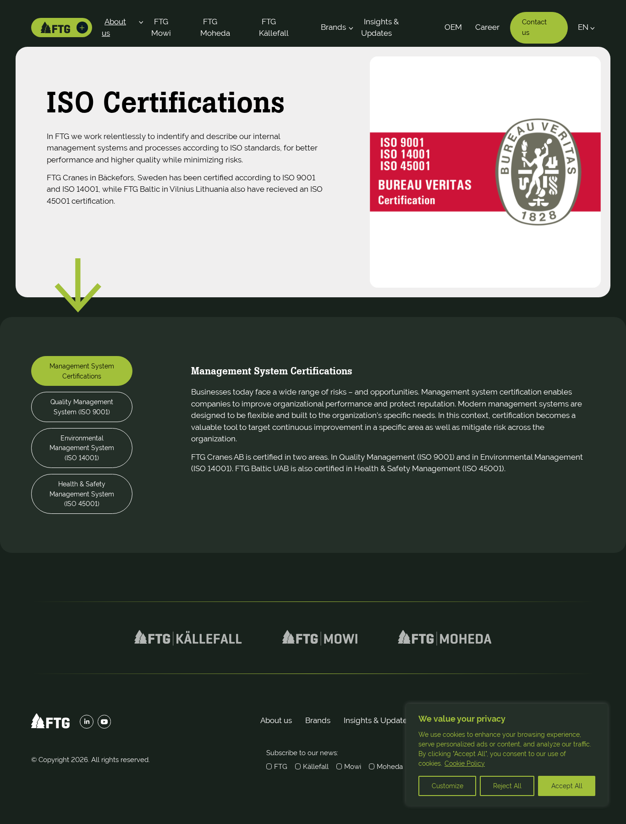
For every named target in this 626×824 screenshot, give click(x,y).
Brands (333, 27)
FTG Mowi (161, 27)
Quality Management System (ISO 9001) (81, 407)
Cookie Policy (465, 763)
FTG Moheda (215, 27)
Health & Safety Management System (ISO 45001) (81, 493)
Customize (447, 786)
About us (114, 27)
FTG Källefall (274, 27)
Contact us (534, 27)
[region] (507, 755)
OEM (453, 27)
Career (487, 27)
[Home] (56, 27)
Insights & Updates (380, 27)
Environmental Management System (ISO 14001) (81, 448)
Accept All (566, 786)
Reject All (507, 786)
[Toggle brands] (82, 27)
